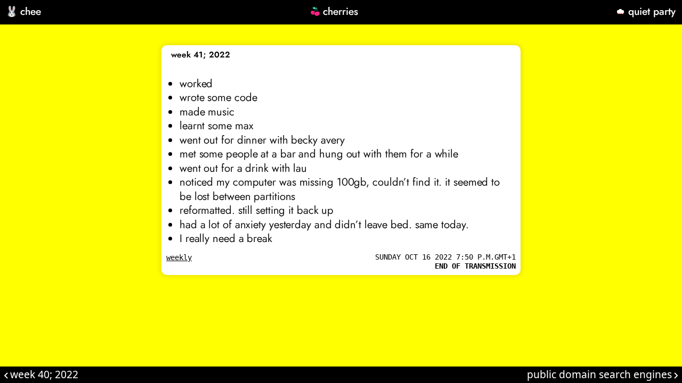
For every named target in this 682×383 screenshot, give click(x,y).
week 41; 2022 (200, 55)
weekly (179, 257)
